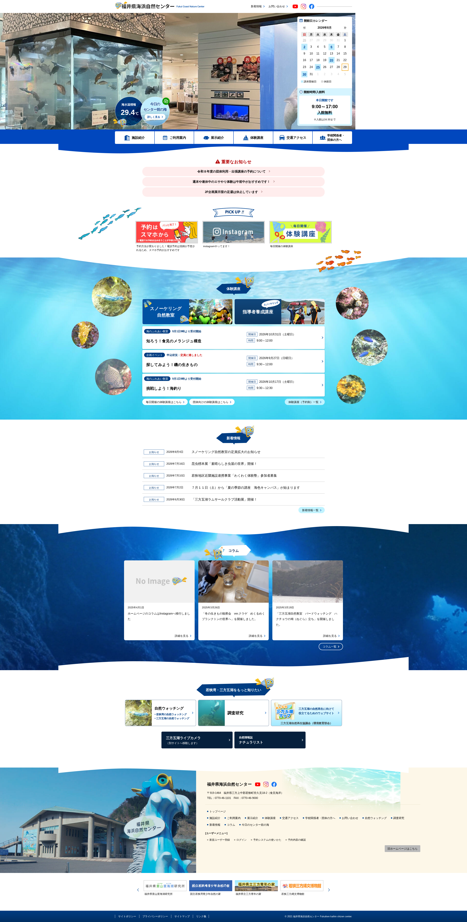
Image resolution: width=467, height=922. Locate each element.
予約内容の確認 (297, 839)
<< (304, 27)
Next (328, 890)
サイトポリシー (127, 916)
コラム (231, 824)
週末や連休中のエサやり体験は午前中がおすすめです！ (231, 181)
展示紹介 (217, 138)
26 (304, 40)
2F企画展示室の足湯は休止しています (231, 192)
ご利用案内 (178, 138)
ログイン (241, 839)
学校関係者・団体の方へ (336, 137)
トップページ (217, 811)
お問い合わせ (277, 6)
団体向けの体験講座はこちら (210, 402)
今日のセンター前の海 (255, 824)
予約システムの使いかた (267, 839)
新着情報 (256, 6)
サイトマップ (182, 916)
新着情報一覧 (310, 510)
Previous (138, 890)
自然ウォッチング (376, 818)
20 (331, 60)
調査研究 (398, 818)
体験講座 (256, 138)
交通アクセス (296, 138)
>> (345, 27)
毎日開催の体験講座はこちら (164, 402)
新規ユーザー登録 (219, 839)
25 (318, 67)
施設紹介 (138, 138)
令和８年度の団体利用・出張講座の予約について (231, 171)
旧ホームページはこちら (402, 848)
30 (304, 74)
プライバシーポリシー (155, 916)
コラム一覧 (329, 646)
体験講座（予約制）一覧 (303, 402)
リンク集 (201, 916)
